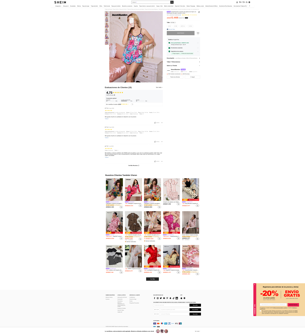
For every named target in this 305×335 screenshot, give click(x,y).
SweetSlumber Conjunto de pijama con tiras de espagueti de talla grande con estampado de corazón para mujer (171, 236)
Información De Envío (122, 297)
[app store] (181, 298)
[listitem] (114, 193)
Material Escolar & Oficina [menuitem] (211, 6)
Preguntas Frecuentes (134, 303)
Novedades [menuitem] (73, 6)
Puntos (130, 301)
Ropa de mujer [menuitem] (85, 6)
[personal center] (237, 2)
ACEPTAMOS (156, 320)
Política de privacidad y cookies (280, 307)
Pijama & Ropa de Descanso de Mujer (135, 9)
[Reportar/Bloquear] (162, 123)
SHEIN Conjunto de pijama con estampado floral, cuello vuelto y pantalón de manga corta (133, 268)
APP (181, 295)
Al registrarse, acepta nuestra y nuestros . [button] (278, 308)
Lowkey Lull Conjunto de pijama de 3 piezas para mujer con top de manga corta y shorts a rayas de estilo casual (114, 270)
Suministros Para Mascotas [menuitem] (225, 6)
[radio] (169, 26)
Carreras (107, 299)
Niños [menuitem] (100, 6)
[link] (240, 2)
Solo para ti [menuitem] (66, 6)
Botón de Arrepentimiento (121, 303)
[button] (247, 2)
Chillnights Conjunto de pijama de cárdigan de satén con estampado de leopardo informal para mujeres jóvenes (114, 203)
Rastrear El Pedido (122, 308)
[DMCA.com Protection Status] (158, 326)
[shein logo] (60, 2)
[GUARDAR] (198, 33)
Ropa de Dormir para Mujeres (151, 9)
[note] (190, 200)
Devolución (120, 299)
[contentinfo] (177, 323)
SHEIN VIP (120, 312)
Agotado (180, 33)
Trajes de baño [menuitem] (94, 6)
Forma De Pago (132, 299)
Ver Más (152, 279)
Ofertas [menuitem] (79, 6)
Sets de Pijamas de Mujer (164, 9)
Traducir (106, 118)
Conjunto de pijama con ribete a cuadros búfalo (171, 202)
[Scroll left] (247, 6)
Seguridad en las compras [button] (177, 51)
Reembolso (120, 301)
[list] (166, 298)
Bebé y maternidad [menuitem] (168, 6)
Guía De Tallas (121, 310)
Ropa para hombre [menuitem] (116, 6)
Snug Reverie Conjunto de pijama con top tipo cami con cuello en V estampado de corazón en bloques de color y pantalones (190, 203)
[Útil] (155, 123)
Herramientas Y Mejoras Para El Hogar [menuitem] (243, 6)
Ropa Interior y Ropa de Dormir (119, 9)
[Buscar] (172, 2)
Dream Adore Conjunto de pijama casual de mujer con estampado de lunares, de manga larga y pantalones (190, 234)
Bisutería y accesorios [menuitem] (127, 6)
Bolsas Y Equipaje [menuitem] (191, 6)
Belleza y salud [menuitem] (200, 6)
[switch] (131, 104)
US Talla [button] (172, 22)
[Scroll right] (249, 6)
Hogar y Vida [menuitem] (159, 6)
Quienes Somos (109, 297)
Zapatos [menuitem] (136, 6)
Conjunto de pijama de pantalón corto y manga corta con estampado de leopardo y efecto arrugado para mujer (133, 234)
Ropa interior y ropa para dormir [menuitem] (147, 6)
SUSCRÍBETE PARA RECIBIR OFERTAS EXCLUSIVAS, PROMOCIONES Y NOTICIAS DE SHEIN (174, 302)
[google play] (184, 298)
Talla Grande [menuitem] (107, 6)
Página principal (108, 9)
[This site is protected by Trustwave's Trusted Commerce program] (154, 326)
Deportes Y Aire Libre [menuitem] (180, 6)
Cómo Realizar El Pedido (121, 306)
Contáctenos (132, 297)
